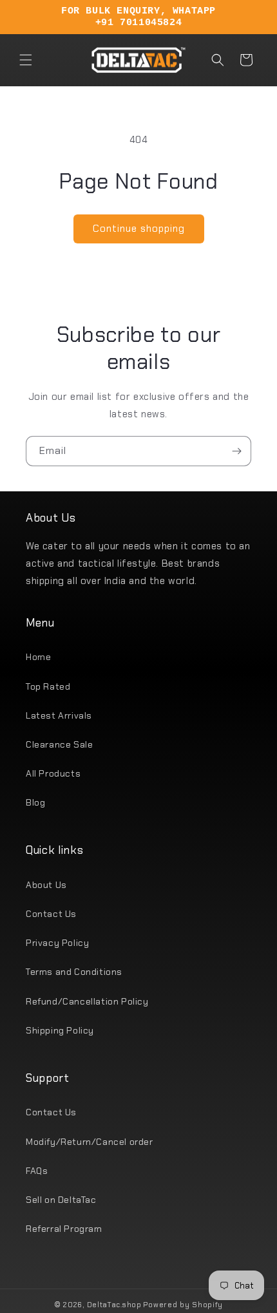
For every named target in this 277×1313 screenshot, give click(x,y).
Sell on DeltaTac (61, 1199)
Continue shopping (139, 228)
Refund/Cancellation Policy (87, 1001)
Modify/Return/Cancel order (89, 1142)
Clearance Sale (59, 744)
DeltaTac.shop (114, 1304)
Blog (35, 802)
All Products (53, 773)
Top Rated (48, 686)
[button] (26, 60)
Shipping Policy (60, 1030)
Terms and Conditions (74, 972)
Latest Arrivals (59, 715)
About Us (46, 885)
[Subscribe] (236, 451)
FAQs (37, 1170)
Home (38, 657)
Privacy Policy (57, 943)
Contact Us (51, 914)
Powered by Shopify (183, 1304)
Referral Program (64, 1228)
